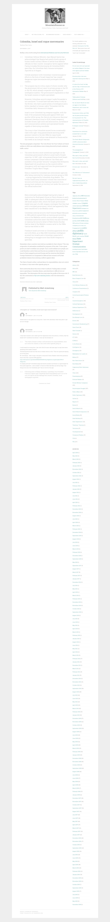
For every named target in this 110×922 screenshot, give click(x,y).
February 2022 (76, 486)
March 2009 (76, 748)
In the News (76, 344)
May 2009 (75, 741)
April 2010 (75, 705)
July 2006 (75, 854)
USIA (74, 254)
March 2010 (76, 708)
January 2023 (76, 466)
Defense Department (78, 307)
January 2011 (76, 675)
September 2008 (77, 768)
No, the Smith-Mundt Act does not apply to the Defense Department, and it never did (81, 105)
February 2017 (76, 575)
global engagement (84, 210)
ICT (73, 337)
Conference (79, 203)
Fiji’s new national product (42, 275)
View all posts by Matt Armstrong (37, 290)
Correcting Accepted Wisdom (81, 295)
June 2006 (75, 858)
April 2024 (75, 452)
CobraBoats (75, 203)
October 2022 (76, 472)
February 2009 (76, 751)
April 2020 (75, 522)
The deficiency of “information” (81, 172)
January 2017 (76, 579)
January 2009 (76, 755)
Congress (85, 203)
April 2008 (75, 785)
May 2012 (75, 648)
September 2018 (77, 559)
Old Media (87, 220)
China (86, 201)
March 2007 (76, 828)
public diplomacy (78, 232)
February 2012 (76, 658)
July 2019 (75, 542)
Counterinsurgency (78, 300)
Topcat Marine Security (80, 251)
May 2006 (75, 861)
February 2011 (76, 672)
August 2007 (76, 811)
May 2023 (75, 456)
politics (77, 223)
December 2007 (77, 798)
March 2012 (76, 655)
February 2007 (76, 831)
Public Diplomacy (77, 395)
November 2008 (77, 761)
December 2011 (77, 665)
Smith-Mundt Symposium (80, 411)
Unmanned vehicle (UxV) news (26, 298)
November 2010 (77, 682)
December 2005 (77, 878)
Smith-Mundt (76, 408)
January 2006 (76, 874)
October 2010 (76, 685)
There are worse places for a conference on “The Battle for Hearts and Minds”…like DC (57, 299)
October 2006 (76, 844)
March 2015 (76, 632)
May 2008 (75, 781)
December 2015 (77, 602)
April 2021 (75, 502)
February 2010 (76, 711)
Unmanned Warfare (78, 435)
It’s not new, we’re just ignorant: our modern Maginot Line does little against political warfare (81, 68)
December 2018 (77, 555)
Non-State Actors (77, 360)
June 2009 (75, 738)
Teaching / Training (78, 425)
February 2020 (76, 529)
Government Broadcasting (80, 324)
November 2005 (77, 881)
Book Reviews (76, 275)
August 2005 (76, 891)
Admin (74, 265)
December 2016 (77, 582)
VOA (76, 254)
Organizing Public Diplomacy (81, 367)
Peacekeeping (76, 376)
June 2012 (75, 645)
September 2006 (77, 848)
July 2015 (75, 618)
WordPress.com (38, 913)
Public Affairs (76, 392)
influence (74, 215)
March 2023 (76, 459)
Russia (74, 405)
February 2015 (76, 635)
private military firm (82, 225)
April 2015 (75, 628)
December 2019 (77, 532)
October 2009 (76, 725)
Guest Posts (76, 327)
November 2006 (77, 841)
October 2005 (76, 884)
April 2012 (75, 652)
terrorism (79, 249)
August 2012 (76, 642)
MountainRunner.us (55, 25)
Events (74, 320)
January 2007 (76, 834)
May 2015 (75, 625)
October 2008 (76, 765)
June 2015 (75, 622)
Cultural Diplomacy (78, 304)
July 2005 (75, 894)
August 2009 (76, 731)
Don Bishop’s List (77, 317)
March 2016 (76, 595)
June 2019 (75, 545)
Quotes (74, 398)
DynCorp (76, 210)
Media (74, 357)
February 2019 (76, 552)
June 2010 (75, 698)
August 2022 (76, 479)
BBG (82, 196)
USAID (87, 251)
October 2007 (76, 805)
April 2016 (75, 592)
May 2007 (75, 821)
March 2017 (76, 572)
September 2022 (77, 476)
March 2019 (76, 549)
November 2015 (77, 605)
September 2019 (77, 535)
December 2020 (77, 509)
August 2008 (76, 771)
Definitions (76, 310)
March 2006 (76, 868)
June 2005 (75, 898)
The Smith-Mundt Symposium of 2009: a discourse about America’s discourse (81, 142)
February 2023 (76, 462)
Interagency (76, 350)
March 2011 (75, 668)
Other (74, 373)
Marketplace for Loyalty (79, 354)
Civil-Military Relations (79, 285)
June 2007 (75, 818)
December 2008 (77, 758)
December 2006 (77, 838)
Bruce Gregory (80, 200)
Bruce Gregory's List (78, 278)
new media (83, 218)
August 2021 (76, 492)
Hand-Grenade (76, 330)
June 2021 (75, 499)
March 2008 (76, 788)
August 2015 (76, 615)
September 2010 (77, 688)
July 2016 (75, 585)
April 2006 (75, 864)
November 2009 (77, 721)
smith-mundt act (80, 236)
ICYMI (74, 340)
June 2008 (75, 778)
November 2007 (77, 801)
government (75, 213)
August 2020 (76, 515)
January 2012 (76, 662)
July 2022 (75, 482)
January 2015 (76, 638)
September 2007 (77, 808)
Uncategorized (77, 431)
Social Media (76, 415)
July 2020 (75, 519)
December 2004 (77, 904)
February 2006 (76, 871)
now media (80, 221)
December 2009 (77, 718)
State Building (76, 418)
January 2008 (76, 795)
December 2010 (77, 678)
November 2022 (77, 469)
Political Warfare (77, 379)
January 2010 (76, 715)
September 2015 (77, 612)
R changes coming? (78, 126)
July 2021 (75, 496)
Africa (79, 195)
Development (76, 314)
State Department (77, 421)
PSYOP (80, 228)
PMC (74, 223)
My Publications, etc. (38, 34)
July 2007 (75, 814)
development (84, 208)
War (74, 441)
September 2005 (77, 888)
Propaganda (76, 228)
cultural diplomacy (77, 206)
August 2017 (76, 569)
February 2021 (76, 505)
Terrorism (75, 428)
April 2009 (75, 745)
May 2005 (75, 901)
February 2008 (76, 791)
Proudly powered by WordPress (29, 911)
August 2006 (76, 851)
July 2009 (75, 735)
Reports (75, 402)
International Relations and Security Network (55, 53)
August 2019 (76, 539)
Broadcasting (75, 198)
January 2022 (76, 489)
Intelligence (76, 347)
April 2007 (75, 824)
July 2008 (75, 775)
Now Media (76, 364)
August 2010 (76, 692)
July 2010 (75, 695)
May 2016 (75, 589)
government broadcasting (82, 213)
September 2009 (77, 728)
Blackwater (87, 195)
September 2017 (77, 565)
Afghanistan (75, 195)
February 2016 (76, 599)
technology (75, 249)
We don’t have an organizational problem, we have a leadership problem (80, 180)
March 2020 (76, 525)
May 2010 (75, 702)
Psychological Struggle (79, 388)
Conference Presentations (80, 288)
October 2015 (76, 608)
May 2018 (75, 562)
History (75, 334)
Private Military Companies (34, 282)
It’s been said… (76, 167)
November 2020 (77, 512)
